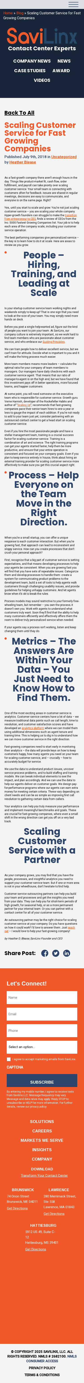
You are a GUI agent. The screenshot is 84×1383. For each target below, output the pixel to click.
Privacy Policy (42, 1368)
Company (42, 1159)
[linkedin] (18, 1278)
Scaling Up (23, 405)
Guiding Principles (54, 341)
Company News (32, 61)
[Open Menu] (73, 4)
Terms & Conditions (42, 1375)
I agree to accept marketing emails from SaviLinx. (44, 1059)
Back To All (19, 112)
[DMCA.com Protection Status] (23, 1315)
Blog (20, 13)
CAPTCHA (15, 1067)
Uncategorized (64, 156)
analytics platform (33, 728)
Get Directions (17, 1208)
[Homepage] (13, 4)
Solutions (42, 1121)
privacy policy (38, 1106)
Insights (42, 1150)
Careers (42, 1131)
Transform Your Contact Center (44, 1176)
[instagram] (54, 1278)
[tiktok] (65, 1278)
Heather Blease (22, 162)
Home (8, 13)
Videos (42, 80)
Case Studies (30, 71)
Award (61, 71)
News (64, 61)
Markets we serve (42, 1140)
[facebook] (42, 1278)
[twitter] (30, 1278)
